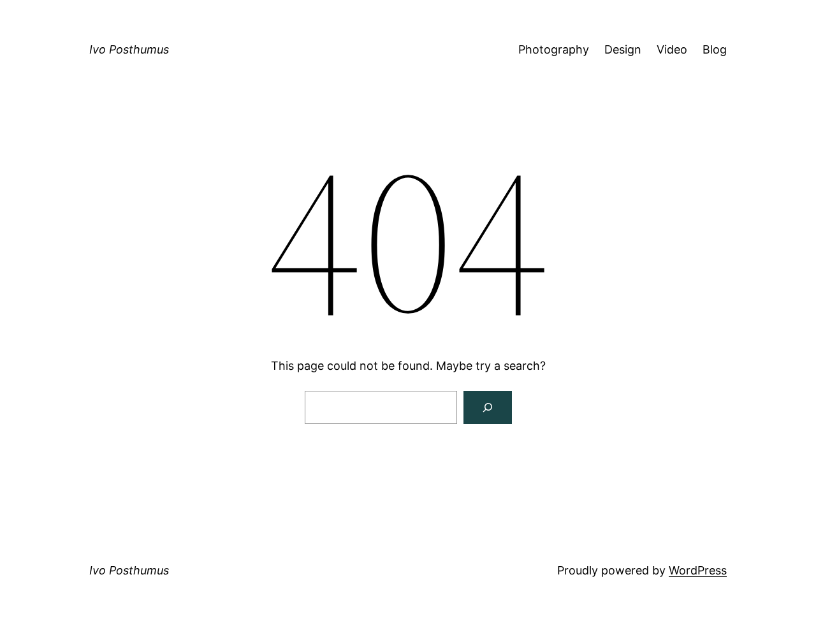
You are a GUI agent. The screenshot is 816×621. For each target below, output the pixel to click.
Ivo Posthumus (129, 49)
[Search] (487, 407)
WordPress (698, 570)
